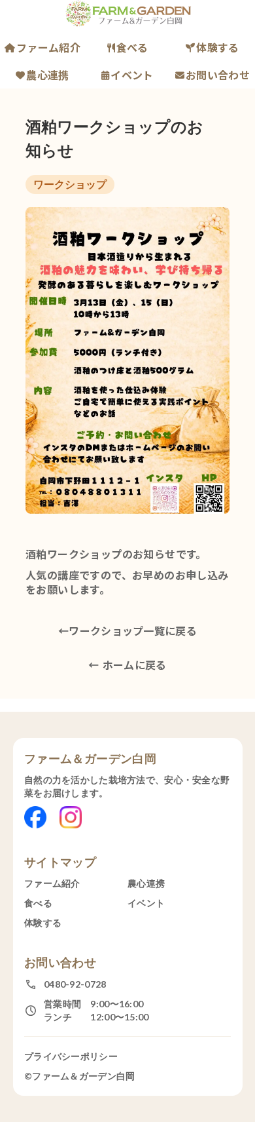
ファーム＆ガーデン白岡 (90, 758)
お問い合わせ (218, 75)
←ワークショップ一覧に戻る (127, 630)
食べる (132, 47)
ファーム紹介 (48, 47)
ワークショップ (70, 184)
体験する (217, 47)
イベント (131, 75)
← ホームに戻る (127, 664)
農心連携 (47, 75)
